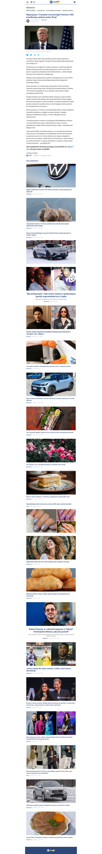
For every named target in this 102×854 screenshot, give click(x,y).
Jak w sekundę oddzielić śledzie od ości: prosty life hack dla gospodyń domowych (50, 432)
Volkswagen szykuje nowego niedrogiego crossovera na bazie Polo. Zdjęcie (48, 805)
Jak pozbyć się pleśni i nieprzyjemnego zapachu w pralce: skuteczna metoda (48, 366)
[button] (49, 37)
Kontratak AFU (41, 10)
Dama (27, 506)
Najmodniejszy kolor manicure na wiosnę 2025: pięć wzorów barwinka (48, 504)
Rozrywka (28, 336)
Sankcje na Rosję (32, 153)
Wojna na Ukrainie (31, 10)
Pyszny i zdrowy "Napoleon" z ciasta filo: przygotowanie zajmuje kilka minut (48, 497)
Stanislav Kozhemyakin (36, 20)
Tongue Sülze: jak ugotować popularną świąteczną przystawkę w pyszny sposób (49, 837)
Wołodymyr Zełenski (68, 10)
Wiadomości (44, 20)
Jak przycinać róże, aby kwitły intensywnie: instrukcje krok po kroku (46, 464)
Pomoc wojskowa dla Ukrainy (53, 10)
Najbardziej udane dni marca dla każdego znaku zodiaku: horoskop (47, 562)
